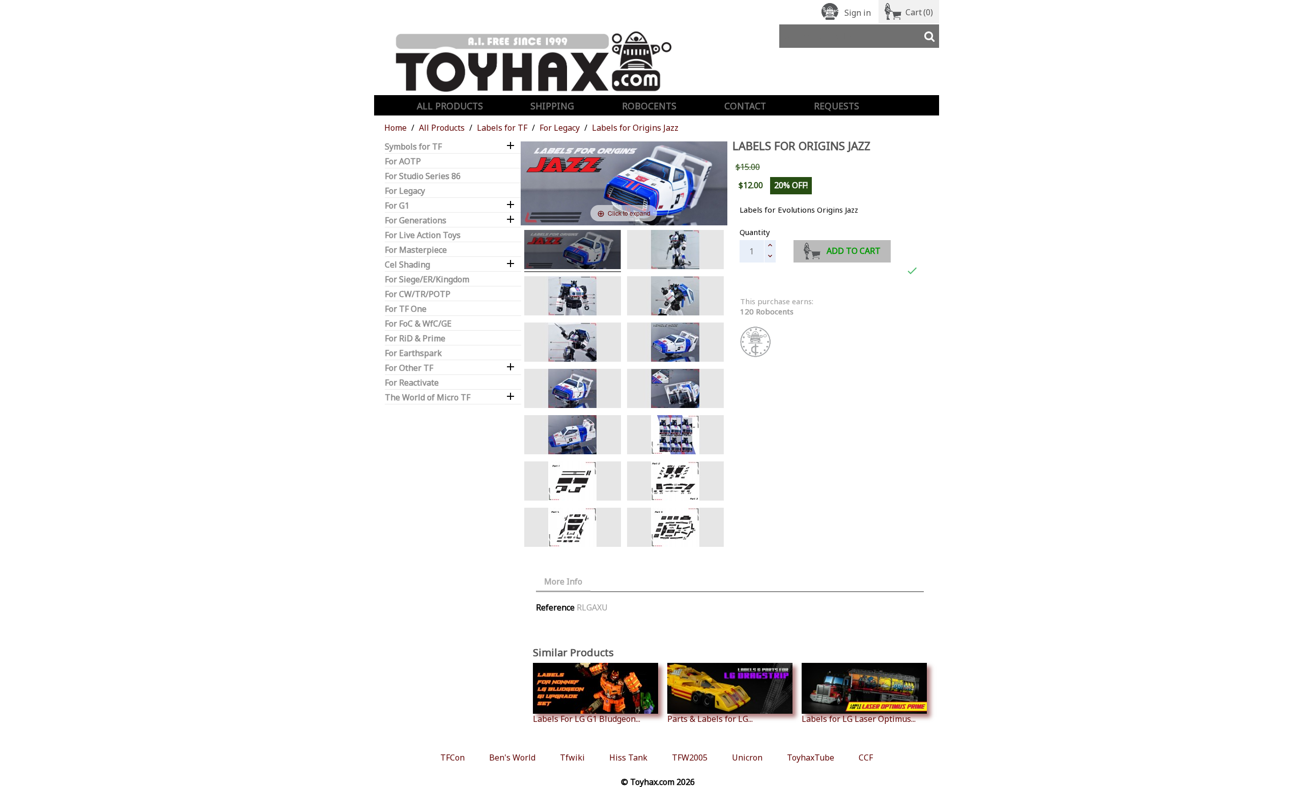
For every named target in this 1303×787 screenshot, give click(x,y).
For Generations (415, 220)
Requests (836, 106)
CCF (866, 757)
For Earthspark (413, 353)
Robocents (649, 106)
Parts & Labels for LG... (710, 718)
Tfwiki (572, 757)
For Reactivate (412, 382)
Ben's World (512, 757)
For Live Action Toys (423, 235)
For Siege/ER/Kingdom (427, 279)
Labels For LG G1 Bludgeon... (586, 718)
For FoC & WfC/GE (418, 323)
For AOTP (403, 161)
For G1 (397, 205)
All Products (450, 106)
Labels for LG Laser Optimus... (859, 718)
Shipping (552, 106)
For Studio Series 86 (423, 176)
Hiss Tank (628, 757)
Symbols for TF (413, 146)
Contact (745, 106)
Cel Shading (407, 264)
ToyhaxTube (810, 757)
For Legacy (405, 191)
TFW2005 (689, 757)
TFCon (452, 757)
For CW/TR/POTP (417, 294)
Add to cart (854, 250)
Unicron (747, 757)
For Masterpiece (416, 250)
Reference (555, 607)
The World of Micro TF (427, 397)
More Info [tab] (563, 581)
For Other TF (409, 368)
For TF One (406, 309)
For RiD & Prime (415, 338)
